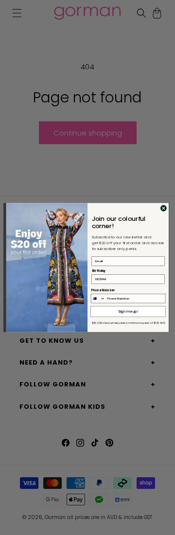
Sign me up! (128, 311)
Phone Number (103, 290)
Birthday (99, 271)
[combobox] (98, 298)
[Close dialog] (163, 208)
